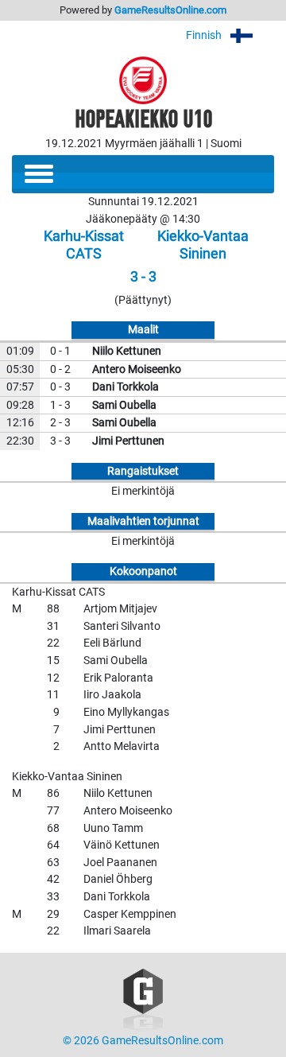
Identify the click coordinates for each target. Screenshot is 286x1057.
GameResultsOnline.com (170, 10)
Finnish (205, 35)
